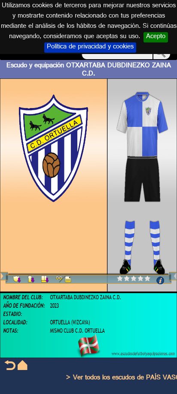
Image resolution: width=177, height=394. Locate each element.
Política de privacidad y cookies (90, 47)
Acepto (155, 37)
